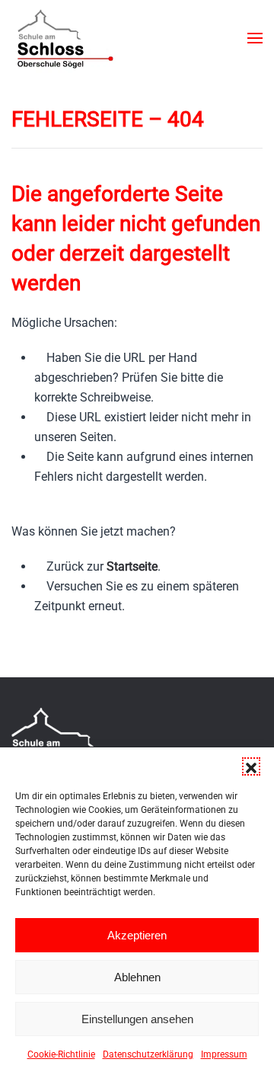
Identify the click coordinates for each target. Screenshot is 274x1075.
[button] (251, 766)
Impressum (224, 1054)
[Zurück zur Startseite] (64, 38)
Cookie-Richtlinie (61, 1054)
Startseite (132, 566)
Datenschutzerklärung (148, 1054)
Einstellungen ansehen (137, 1019)
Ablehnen (137, 977)
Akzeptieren (137, 935)
